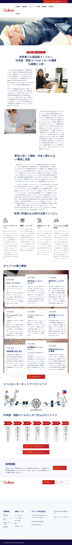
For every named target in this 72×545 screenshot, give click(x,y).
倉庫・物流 (17, 520)
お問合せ (17, 13)
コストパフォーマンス (10, 227)
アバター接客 (18, 518)
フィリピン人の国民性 (61, 227)
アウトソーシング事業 (34, 6)
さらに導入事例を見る (34, 376)
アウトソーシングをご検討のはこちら (34, 446)
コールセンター (18, 515)
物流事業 (44, 6)
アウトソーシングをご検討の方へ (53, 1)
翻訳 (16, 523)
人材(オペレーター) (43, 227)
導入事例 (51, 6)
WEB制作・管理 (19, 526)
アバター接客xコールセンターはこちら (35, 452)
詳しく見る (58, 467)
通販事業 (24, 6)
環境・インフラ (26, 226)
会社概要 (17, 6)
